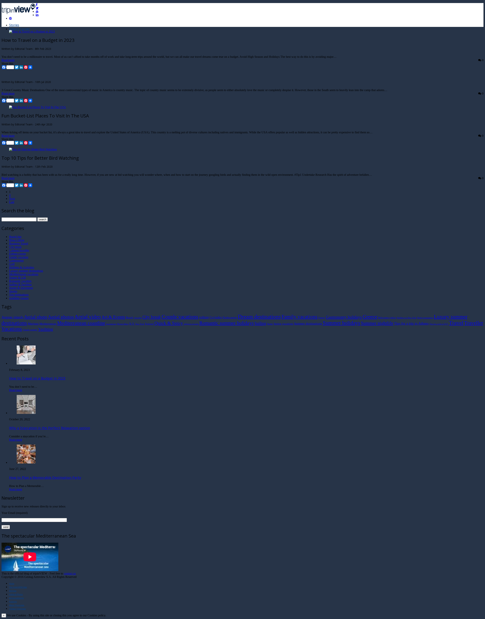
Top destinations (19, 294)
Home (11, 583)
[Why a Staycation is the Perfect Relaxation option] (26, 412)
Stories (14, 25)
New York (139, 324)
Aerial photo (35, 316)
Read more (8, 60)
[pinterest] (10, 18)
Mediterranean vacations (23, 274)
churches (138, 318)
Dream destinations (259, 316)
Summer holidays (341, 323)
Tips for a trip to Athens (411, 323)
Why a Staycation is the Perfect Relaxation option (49, 428)
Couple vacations (180, 317)
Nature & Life (17, 277)
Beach (129, 317)
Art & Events (113, 316)
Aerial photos (61, 316)
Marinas (33, 323)
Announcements (16, 598)
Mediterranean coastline (81, 323)
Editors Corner (19, 29)
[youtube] (37, 11)
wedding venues (19, 298)
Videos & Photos (16, 594)
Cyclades (216, 317)
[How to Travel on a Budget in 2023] (32, 31)
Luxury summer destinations (26, 270)
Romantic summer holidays (226, 323)
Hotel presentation (425, 318)
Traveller (473, 323)
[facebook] (37, 4)
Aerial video (88, 317)
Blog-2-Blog (16, 240)
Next (12, 198)
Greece (370, 317)
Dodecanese (230, 317)
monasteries (111, 324)
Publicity (13, 601)
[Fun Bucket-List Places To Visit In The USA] (37, 107)
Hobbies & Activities (21, 267)
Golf (12, 264)
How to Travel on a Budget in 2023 (37, 378)
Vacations (12, 329)
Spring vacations (283, 323)
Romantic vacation (20, 281)
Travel (456, 323)
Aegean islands (12, 317)
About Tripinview (16, 605)
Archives (12, 590)
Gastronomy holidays (344, 317)
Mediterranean (47, 323)
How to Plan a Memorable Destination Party (45, 477)
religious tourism (191, 324)
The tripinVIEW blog (18, 587)
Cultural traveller (19, 250)
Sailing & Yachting (20, 284)
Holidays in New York (406, 318)
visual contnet (30, 329)
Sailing (260, 323)
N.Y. (132, 323)
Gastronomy (16, 260)
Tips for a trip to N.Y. (438, 324)
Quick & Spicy (168, 323)
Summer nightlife (377, 323)
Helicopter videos (387, 317)
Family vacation (18, 257)
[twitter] (37, 7)
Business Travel (18, 243)
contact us (70, 573)
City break (15, 247)
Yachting (45, 329)
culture (204, 317)
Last (11, 202)
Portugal (149, 323)
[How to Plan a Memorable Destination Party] (26, 462)
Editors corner (17, 253)
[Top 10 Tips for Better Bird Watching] (33, 149)
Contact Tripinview (17, 608)
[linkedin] (37, 14)
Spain (270, 323)
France (321, 317)
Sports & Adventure (21, 287)
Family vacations (300, 317)
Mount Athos (122, 324)
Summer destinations (308, 323)
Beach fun (15, 236)
